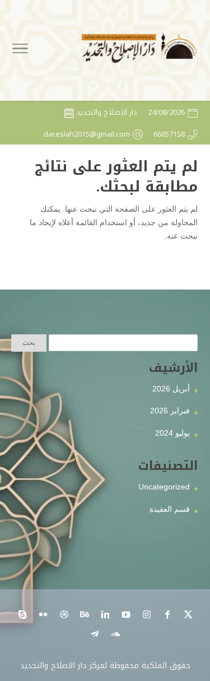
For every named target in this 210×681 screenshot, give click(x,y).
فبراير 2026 (170, 410)
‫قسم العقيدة (170, 509)
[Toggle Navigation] (20, 50)
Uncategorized (164, 486)
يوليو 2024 (172, 432)
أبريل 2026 (171, 388)
